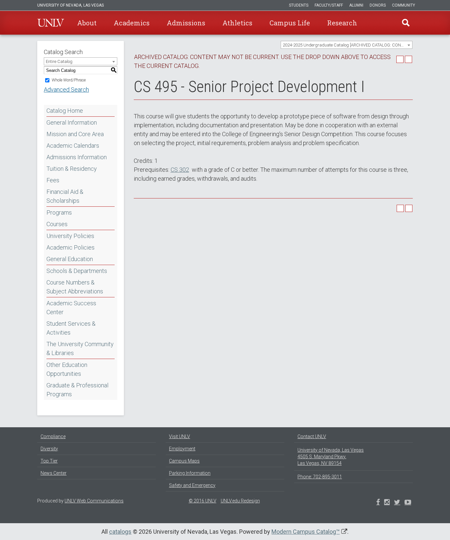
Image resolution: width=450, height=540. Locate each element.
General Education (69, 258)
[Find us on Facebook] (378, 502)
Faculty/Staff (329, 5)
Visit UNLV (179, 436)
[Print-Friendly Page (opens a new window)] (400, 59)
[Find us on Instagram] (397, 502)
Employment (182, 448)
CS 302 (180, 169)
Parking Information (190, 473)
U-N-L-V (50, 23)
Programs (59, 212)
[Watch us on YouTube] (408, 502)
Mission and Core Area (75, 134)
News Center (54, 473)
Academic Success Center (71, 307)
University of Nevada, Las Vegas (70, 5)
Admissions (186, 22)
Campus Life (289, 22)
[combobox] (346, 45)
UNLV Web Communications (94, 500)
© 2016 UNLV (202, 500)
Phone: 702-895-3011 (319, 476)
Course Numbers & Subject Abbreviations (74, 287)
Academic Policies (70, 247)
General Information (71, 122)
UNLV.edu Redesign (240, 500)
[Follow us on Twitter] (386, 502)
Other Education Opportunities (66, 369)
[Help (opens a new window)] (408, 59)
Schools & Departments (76, 270)
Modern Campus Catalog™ (305, 531)
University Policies (70, 235)
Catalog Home (64, 110)
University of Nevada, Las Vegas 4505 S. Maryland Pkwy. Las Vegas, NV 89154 (330, 456)
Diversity (49, 448)
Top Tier (49, 461)
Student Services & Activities (71, 328)
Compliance (53, 436)
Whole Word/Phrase (69, 80)
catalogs (120, 531)
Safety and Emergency (192, 485)
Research (342, 22)
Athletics (237, 22)
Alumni (356, 5)
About (87, 22)
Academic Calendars (72, 145)
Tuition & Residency (71, 168)
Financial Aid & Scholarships (64, 196)
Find (406, 23)
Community (403, 5)
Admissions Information (76, 157)
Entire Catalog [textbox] (59, 61)
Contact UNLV (311, 436)
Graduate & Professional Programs (77, 390)
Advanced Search (66, 89)
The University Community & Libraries (80, 348)
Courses (57, 224)
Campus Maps (184, 461)
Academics (132, 22)
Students (298, 5)
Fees (52, 180)
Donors (378, 5)
